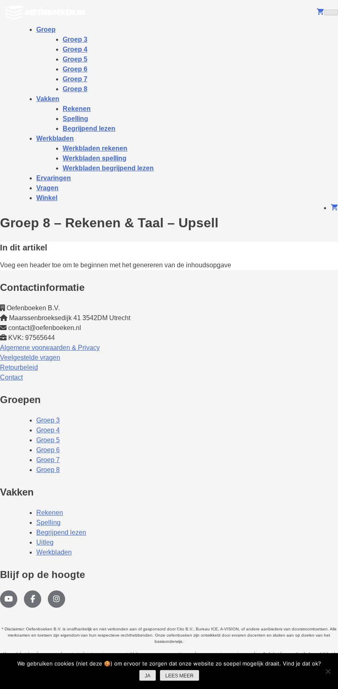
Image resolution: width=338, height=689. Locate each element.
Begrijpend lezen (89, 128)
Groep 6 (48, 449)
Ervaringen (53, 178)
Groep (46, 29)
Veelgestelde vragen (30, 357)
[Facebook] (32, 599)
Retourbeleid (19, 367)
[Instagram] (56, 599)
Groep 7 (48, 459)
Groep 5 (48, 440)
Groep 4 (48, 430)
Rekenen (49, 512)
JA (147, 676)
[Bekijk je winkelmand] (320, 12)
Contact (11, 377)
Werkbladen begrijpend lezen (108, 168)
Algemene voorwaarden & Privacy (50, 347)
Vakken (47, 98)
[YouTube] (8, 599)
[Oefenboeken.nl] (48, 12)
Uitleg (45, 542)
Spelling (48, 522)
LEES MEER (179, 676)
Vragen (47, 187)
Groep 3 (48, 420)
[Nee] (328, 671)
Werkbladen (55, 138)
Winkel (46, 197)
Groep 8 (75, 88)
